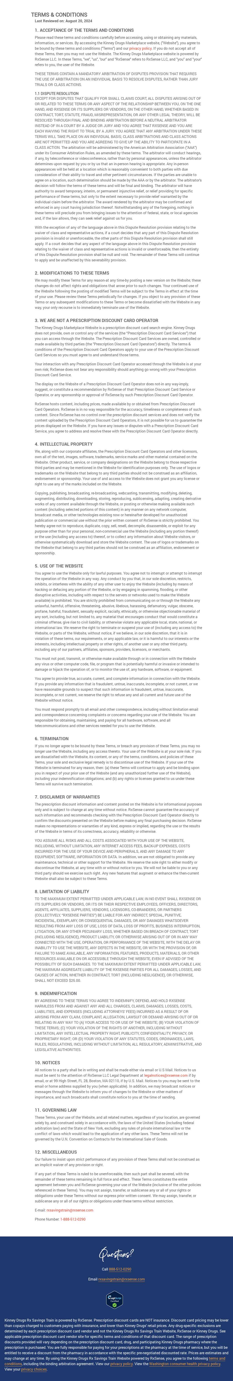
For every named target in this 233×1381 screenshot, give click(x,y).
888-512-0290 (120, 1269)
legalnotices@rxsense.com (166, 1075)
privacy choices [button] (34, 1369)
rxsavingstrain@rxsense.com (70, 1210)
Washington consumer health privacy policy (184, 1363)
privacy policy (140, 48)
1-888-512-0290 (73, 1219)
